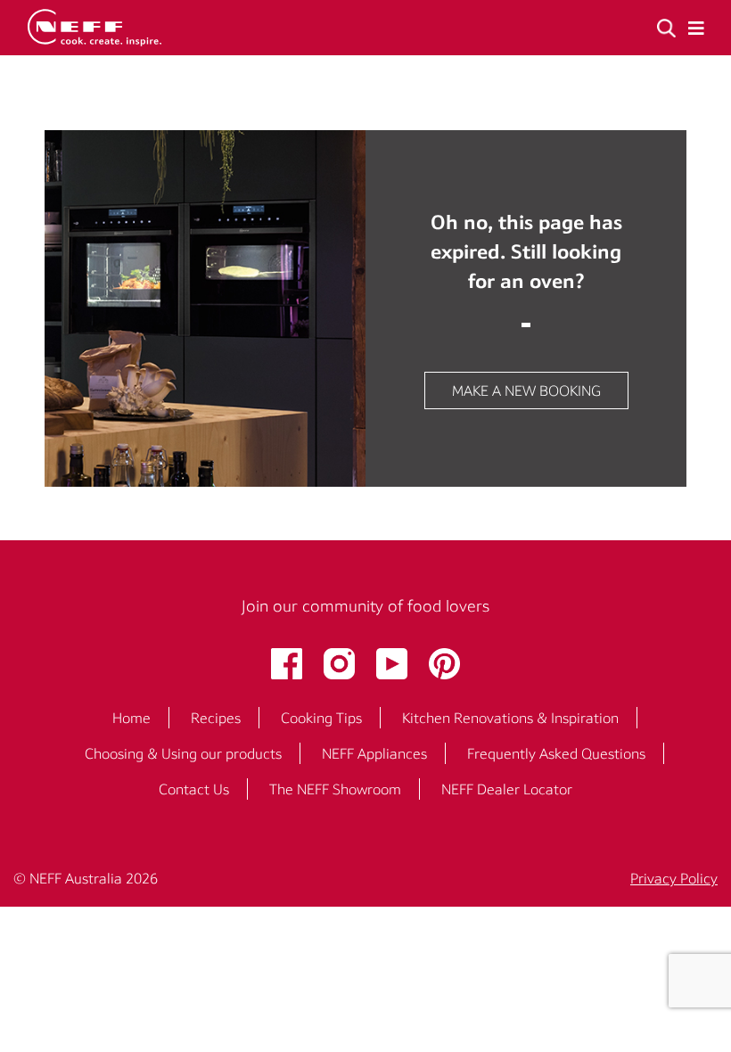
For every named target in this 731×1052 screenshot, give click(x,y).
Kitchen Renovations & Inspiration (510, 718)
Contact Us (194, 789)
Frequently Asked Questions (556, 753)
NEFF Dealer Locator (506, 789)
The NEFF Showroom (335, 789)
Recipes (216, 718)
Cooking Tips (321, 718)
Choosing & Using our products (183, 753)
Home (131, 718)
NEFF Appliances (374, 753)
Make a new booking (526, 390)
